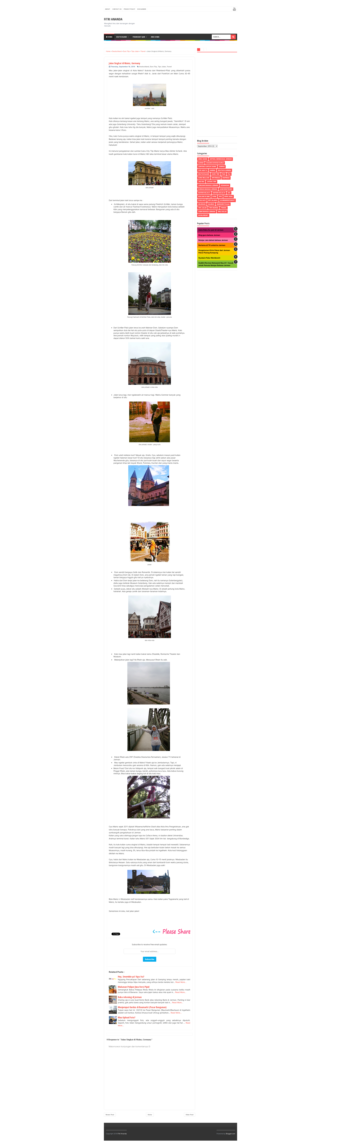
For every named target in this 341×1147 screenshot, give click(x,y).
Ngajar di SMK (204, 196)
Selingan (202, 204)
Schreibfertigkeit (227, 200)
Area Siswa (155, 37)
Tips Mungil (213, 208)
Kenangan (225, 185)
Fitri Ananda (113, 19)
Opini (214, 196)
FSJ (229, 174)
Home (109, 37)
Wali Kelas (222, 211)
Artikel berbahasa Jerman (221, 159)
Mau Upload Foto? (126, 1017)
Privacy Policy (129, 9)
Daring (212, 170)
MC (229, 193)
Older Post (189, 1115)
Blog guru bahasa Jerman (209, 235)
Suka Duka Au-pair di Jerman (210, 230)
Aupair (201, 163)
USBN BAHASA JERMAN (206, 211)
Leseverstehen (226, 189)
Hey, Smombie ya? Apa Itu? (131, 976)
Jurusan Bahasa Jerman (208, 185)
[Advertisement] (217, 95)
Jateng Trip (211, 182)
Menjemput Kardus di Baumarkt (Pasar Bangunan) (142, 1007)
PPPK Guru (228, 196)
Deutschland (121, 37)
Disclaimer (141, 9)
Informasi (216, 178)
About (107, 9)
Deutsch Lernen (224, 170)
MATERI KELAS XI (219, 193)
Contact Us (116, 9)
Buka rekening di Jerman (130, 997)
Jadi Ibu (201, 182)
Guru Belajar (203, 178)
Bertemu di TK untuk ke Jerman (211, 245)
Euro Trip (153, 67)
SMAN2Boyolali (223, 204)
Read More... (180, 982)
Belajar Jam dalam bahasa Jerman (213, 240)
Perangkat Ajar (139, 37)
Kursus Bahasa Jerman (207, 189)
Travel (169, 67)
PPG (220, 196)
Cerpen (222, 167)
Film (223, 174)
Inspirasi (226, 178)
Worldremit (203, 215)
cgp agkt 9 (202, 170)
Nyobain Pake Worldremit (209, 258)
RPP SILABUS (213, 200)
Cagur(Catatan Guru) (215, 163)
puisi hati (202, 200)
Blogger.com (230, 1134)
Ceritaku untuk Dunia (207, 167)
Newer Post (110, 1115)
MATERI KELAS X (204, 193)
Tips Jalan (162, 67)
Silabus (211, 204)
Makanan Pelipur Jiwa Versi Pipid (133, 986)
